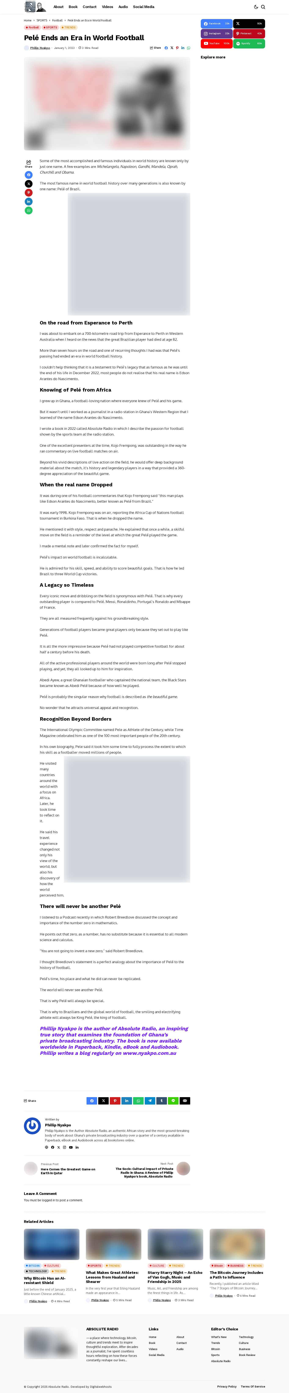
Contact (181, 1343)
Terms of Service (253, 1386)
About (180, 1337)
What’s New (219, 1337)
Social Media (156, 1355)
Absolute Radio (221, 1361)
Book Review (247, 1355)
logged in (48, 1200)
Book (152, 1343)
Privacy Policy (227, 1386)
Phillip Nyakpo (40, 48)
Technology (246, 1337)
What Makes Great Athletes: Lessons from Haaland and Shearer (112, 1277)
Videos (153, 1349)
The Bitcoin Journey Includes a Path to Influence (236, 1274)
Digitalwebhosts (101, 1386)
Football (57, 20)
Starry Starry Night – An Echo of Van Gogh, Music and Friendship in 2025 (175, 1277)
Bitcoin (215, 1349)
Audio (180, 1349)
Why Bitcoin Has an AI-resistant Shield (45, 1280)
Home (152, 1337)
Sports (215, 1355)
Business (244, 1349)
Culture (243, 1343)
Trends (215, 1343)
